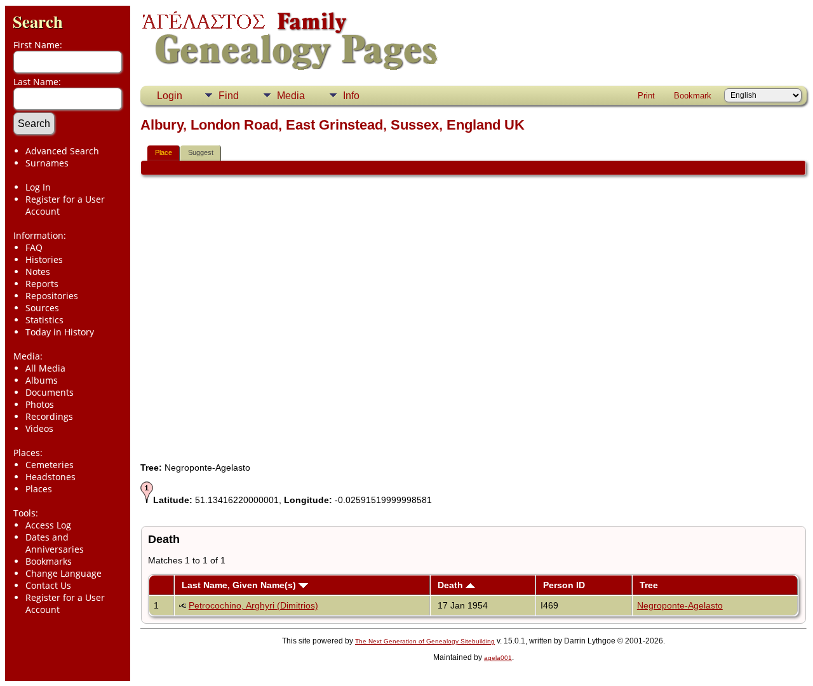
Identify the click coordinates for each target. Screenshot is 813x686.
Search (38, 21)
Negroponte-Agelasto (680, 605)
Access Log (48, 525)
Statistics (44, 320)
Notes (37, 272)
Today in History (59, 332)
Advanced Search (62, 151)
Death (452, 585)
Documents (49, 392)
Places (38, 489)
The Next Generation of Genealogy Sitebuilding (425, 641)
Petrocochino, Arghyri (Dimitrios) (253, 605)
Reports (41, 284)
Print (646, 95)
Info (351, 95)
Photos (39, 404)
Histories (44, 259)
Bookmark (692, 95)
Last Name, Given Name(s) (240, 585)
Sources (42, 308)
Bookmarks (48, 561)
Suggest (200, 152)
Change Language (63, 573)
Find (228, 95)
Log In (38, 187)
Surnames (47, 163)
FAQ (34, 247)
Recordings (49, 416)
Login (169, 95)
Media (291, 95)
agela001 (498, 657)
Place (163, 152)
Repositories (51, 296)
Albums (41, 380)
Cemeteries (49, 465)
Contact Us (48, 585)
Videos (39, 428)
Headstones (50, 477)
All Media (45, 368)
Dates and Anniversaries (54, 543)
